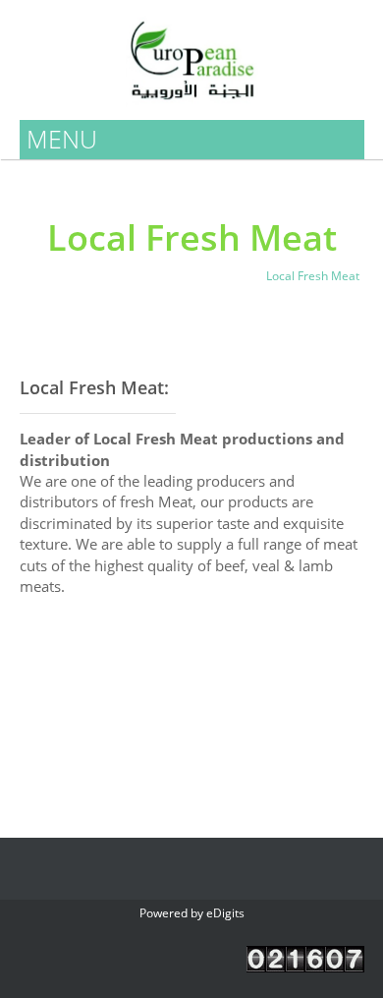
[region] (192, 718)
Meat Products (206, 275)
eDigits (225, 913)
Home (41, 275)
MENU (62, 138)
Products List (112, 275)
